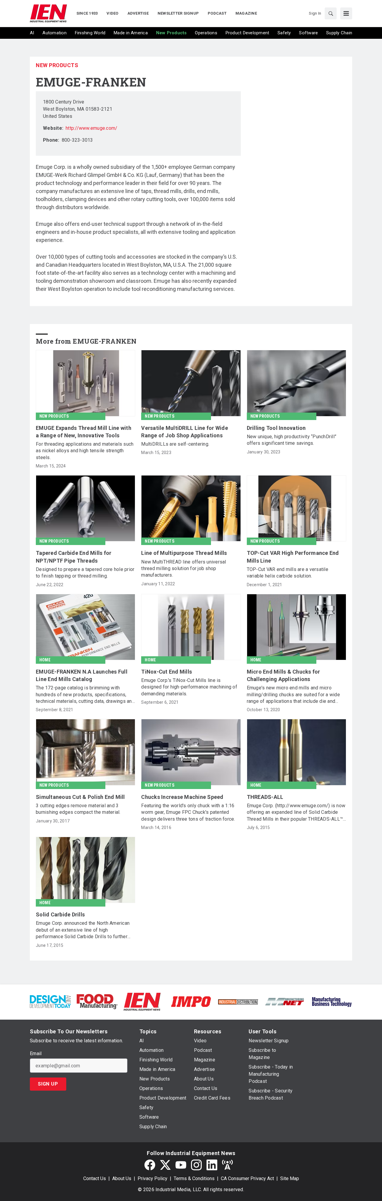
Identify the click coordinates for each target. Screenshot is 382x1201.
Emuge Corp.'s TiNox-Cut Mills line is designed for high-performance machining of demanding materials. (189, 687)
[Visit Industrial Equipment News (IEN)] (142, 1001)
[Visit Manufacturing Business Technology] (331, 1001)
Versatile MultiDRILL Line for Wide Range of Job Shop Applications (184, 432)
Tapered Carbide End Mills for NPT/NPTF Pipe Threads (73, 557)
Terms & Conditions (194, 1178)
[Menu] (346, 13)
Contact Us (94, 1178)
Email (35, 1053)
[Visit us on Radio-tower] (227, 1165)
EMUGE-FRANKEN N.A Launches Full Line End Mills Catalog (81, 675)
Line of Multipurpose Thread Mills (184, 553)
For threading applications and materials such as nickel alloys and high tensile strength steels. (84, 450)
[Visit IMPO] (190, 1001)
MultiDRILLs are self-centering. (175, 444)
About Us (121, 1178)
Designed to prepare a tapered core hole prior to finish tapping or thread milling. (85, 572)
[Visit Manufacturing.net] (284, 1001)
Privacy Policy (152, 1178)
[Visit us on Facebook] (149, 1165)
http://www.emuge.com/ (91, 128)
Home (44, 659)
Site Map (289, 1178)
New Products (57, 65)
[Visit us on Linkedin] (212, 1165)
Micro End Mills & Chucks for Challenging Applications (283, 675)
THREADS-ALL (265, 797)
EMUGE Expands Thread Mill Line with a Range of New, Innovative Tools (83, 432)
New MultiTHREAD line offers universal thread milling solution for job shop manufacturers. (183, 568)
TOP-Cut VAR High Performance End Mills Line (293, 557)
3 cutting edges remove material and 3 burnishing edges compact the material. (78, 809)
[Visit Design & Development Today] (50, 1001)
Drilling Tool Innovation (276, 428)
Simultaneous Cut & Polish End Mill (80, 797)
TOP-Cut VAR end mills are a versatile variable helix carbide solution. (287, 572)
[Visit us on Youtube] (180, 1165)
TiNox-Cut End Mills (166, 672)
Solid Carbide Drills (60, 914)
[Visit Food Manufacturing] (97, 1001)
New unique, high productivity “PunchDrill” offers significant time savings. (292, 440)
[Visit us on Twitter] (165, 1165)
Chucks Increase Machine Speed (182, 797)
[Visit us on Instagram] (196, 1165)
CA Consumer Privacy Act (247, 1178)
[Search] (331, 13)
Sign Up (48, 1084)
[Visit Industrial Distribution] (238, 1001)
